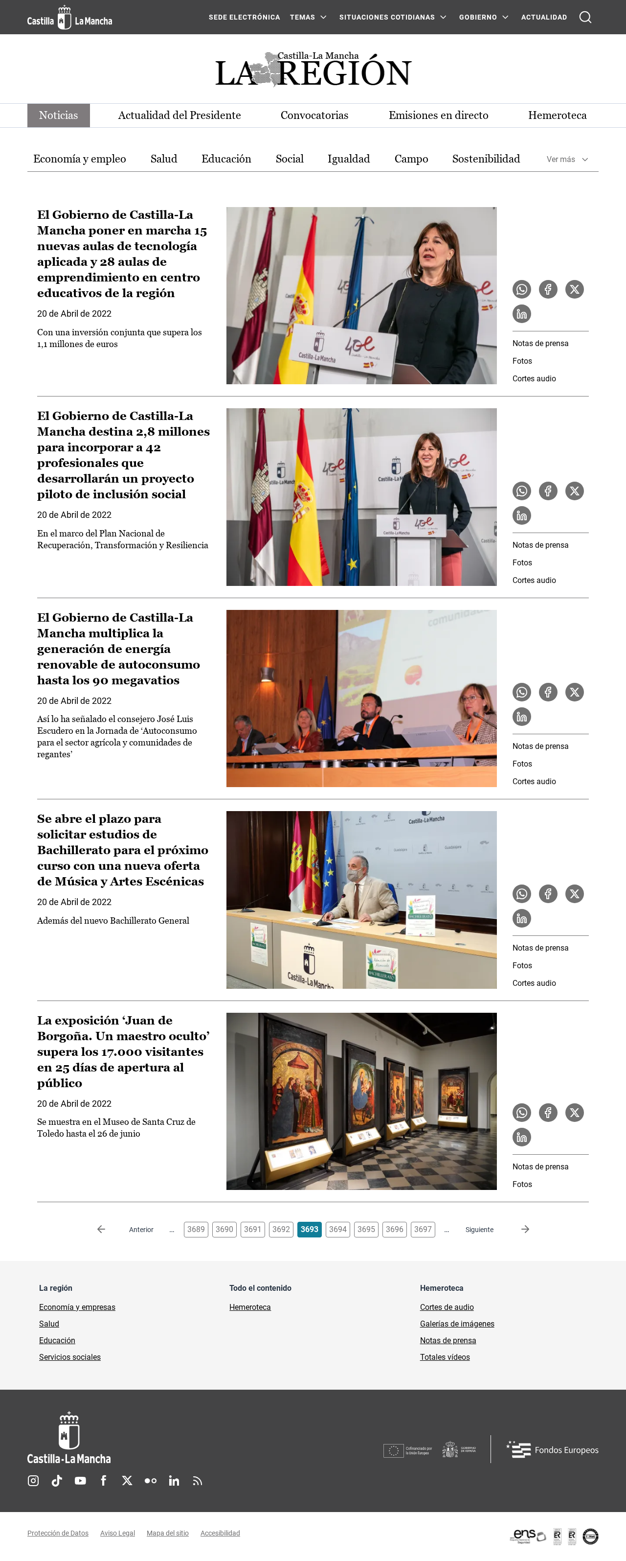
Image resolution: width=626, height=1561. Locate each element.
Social (290, 159)
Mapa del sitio (168, 1533)
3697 (423, 1229)
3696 (394, 1229)
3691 (253, 1229)
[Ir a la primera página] (109, 1229)
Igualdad (349, 159)
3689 (196, 1229)
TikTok (56, 1481)
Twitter (127, 1481)
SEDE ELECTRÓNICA (244, 17)
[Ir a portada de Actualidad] (313, 72)
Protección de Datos (58, 1533)
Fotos (522, 361)
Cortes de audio (447, 1307)
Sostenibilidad (486, 159)
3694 (338, 1229)
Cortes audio (534, 378)
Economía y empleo (79, 159)
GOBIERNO (478, 17)
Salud (164, 159)
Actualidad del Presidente (179, 115)
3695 (366, 1229)
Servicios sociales (70, 1357)
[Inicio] (159, 1437)
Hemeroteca (557, 115)
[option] (79, 159)
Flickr (150, 1481)
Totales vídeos (445, 1357)
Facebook (103, 1481)
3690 (224, 1229)
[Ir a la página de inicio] (69, 17)
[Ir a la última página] (517, 1229)
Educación (226, 159)
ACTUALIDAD (544, 17)
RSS (197, 1481)
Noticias (58, 115)
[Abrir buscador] (585, 17)
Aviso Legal (117, 1533)
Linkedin (174, 1481)
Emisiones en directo (439, 115)
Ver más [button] (561, 159)
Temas (302, 17)
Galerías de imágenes (457, 1323)
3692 (281, 1229)
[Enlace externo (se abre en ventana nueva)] (554, 1536)
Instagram (33, 1481)
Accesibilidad (220, 1533)
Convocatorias (315, 115)
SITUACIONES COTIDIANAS (387, 17)
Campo (411, 159)
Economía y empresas (77, 1307)
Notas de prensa (541, 343)
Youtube (80, 1481)
